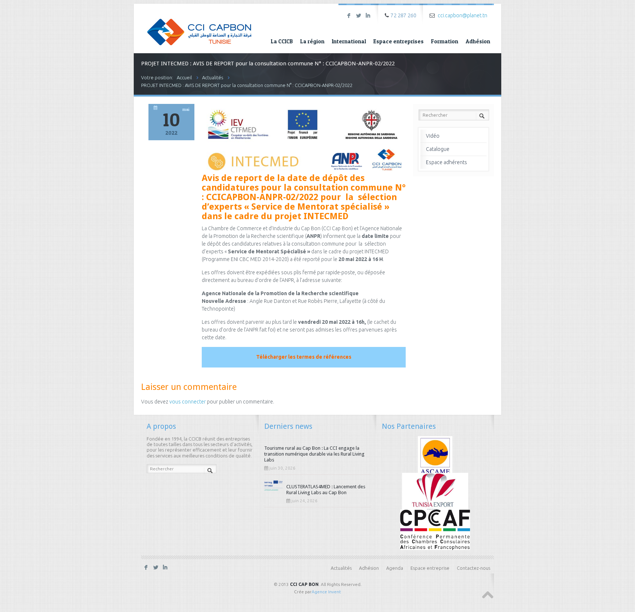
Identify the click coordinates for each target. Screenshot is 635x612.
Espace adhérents (446, 162)
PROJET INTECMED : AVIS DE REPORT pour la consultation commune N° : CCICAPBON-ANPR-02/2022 (246, 85)
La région (312, 41)
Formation (444, 41)
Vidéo (433, 136)
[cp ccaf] (435, 529)
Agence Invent (326, 591)
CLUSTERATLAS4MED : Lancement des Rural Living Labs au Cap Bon (325, 489)
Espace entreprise (429, 568)
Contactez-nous (473, 568)
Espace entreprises (398, 41)
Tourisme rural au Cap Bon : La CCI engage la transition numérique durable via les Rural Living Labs (314, 454)
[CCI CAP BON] (199, 27)
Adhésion (478, 41)
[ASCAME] (435, 455)
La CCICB (282, 41)
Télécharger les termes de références (303, 357)
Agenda (394, 568)
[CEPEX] (435, 492)
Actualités (212, 77)
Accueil (184, 77)
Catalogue (437, 149)
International (349, 41)
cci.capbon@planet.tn (462, 15)
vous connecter (187, 402)
